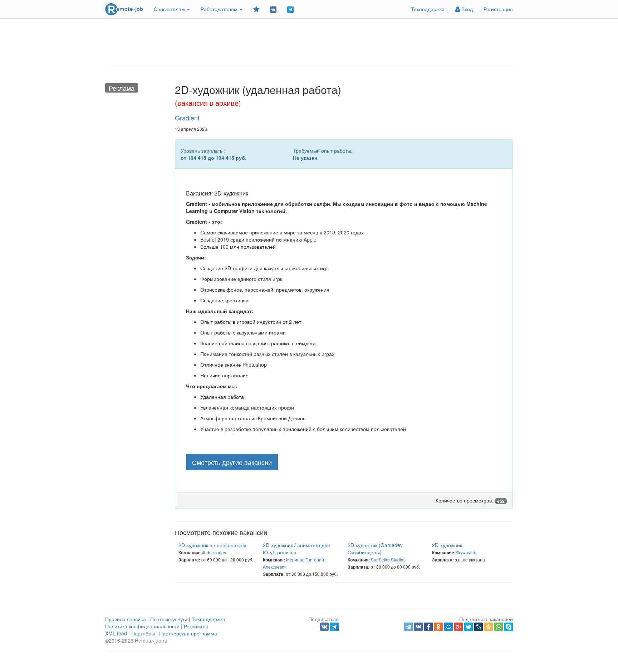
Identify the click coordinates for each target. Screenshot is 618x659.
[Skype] (508, 627)
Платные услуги (168, 619)
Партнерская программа (188, 633)
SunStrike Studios (388, 559)
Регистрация (498, 9)
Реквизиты (196, 626)
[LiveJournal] (478, 627)
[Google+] (458, 627)
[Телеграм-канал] (290, 9)
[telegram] (408, 627)
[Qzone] (488, 627)
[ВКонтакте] (418, 627)
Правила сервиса (125, 619)
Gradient (187, 117)
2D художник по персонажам (212, 545)
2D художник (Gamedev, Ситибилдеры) (376, 548)
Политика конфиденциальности (142, 626)
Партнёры (143, 633)
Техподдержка (428, 9)
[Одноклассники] (438, 627)
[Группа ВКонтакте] (273, 9)
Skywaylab (465, 552)
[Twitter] (468, 627)
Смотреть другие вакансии (232, 462)
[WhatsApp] (498, 627)
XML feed (116, 633)
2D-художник (447, 545)
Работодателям (220, 9)
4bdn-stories (214, 552)
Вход (466, 9)
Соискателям (170, 9)
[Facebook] (428, 627)
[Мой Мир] (448, 627)
